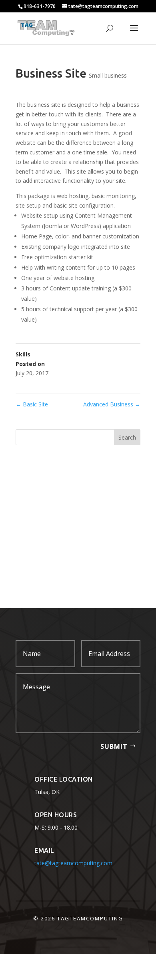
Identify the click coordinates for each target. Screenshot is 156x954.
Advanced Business (111, 404)
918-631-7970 (40, 6)
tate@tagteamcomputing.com (73, 863)
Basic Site (32, 404)
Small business (108, 75)
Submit (114, 746)
